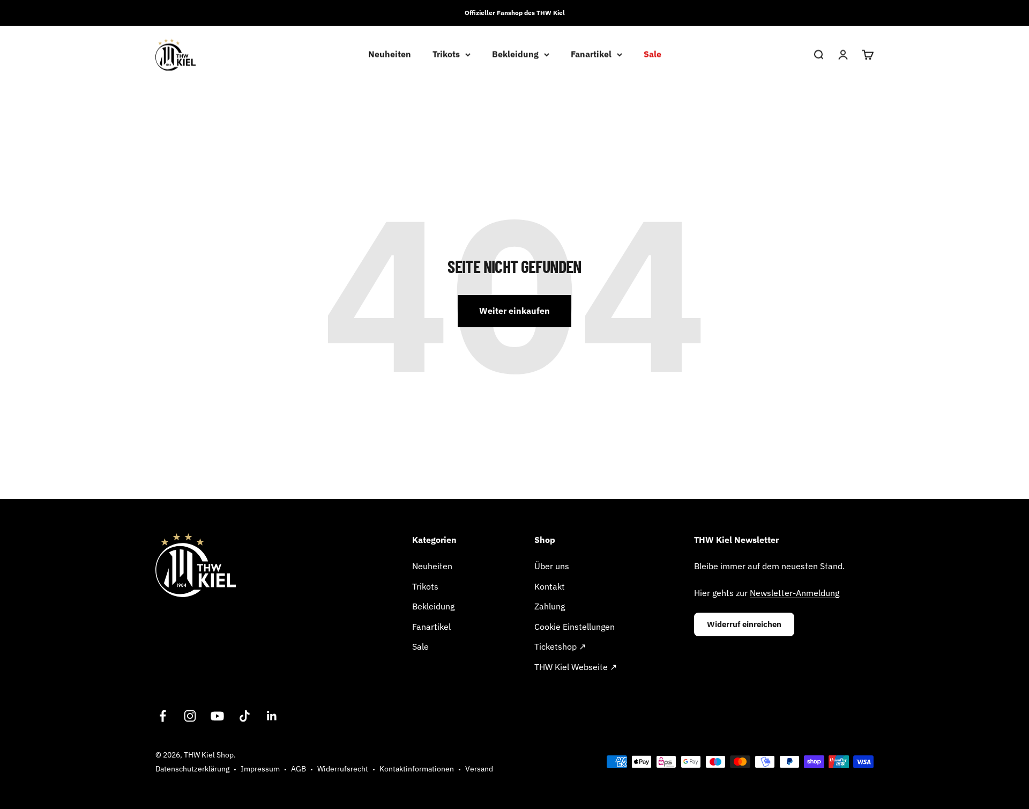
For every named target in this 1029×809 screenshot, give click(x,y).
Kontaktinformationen (416, 769)
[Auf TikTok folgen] (244, 716)
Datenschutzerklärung (192, 769)
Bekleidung (515, 54)
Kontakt (549, 586)
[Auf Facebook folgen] (162, 716)
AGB (298, 769)
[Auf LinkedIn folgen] (272, 716)
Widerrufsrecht (342, 769)
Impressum (260, 769)
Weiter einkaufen (514, 310)
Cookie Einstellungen (574, 626)
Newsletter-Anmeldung (794, 592)
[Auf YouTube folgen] (217, 716)
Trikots (446, 54)
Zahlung (549, 606)
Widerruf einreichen (744, 624)
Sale (652, 54)
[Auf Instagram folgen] (190, 716)
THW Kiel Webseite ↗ (575, 666)
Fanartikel (591, 54)
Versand (479, 769)
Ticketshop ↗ (560, 646)
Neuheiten (389, 54)
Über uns (551, 566)
